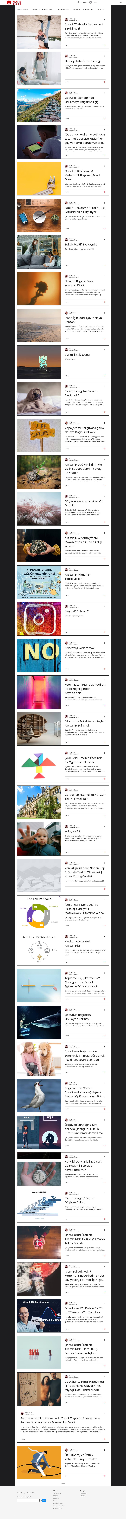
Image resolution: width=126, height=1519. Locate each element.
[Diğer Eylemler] (105, 19)
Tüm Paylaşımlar (22, 9)
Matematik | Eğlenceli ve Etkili (83, 9)
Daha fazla (100, 9)
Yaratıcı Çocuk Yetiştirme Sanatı (42, 9)
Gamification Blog (63, 9)
